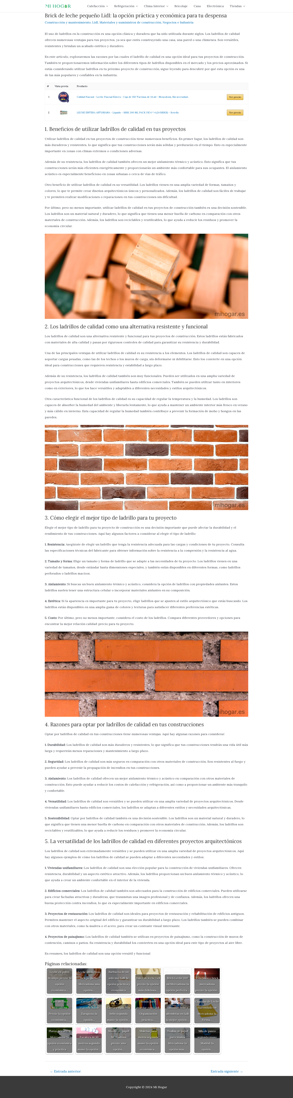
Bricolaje (181, 6)
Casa (197, 6)
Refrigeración (124, 6)
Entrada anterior (65, 1071)
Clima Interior (154, 6)
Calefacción (96, 6)
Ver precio (235, 97)
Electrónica (215, 6)
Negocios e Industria (178, 22)
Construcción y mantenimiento (68, 22)
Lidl (95, 22)
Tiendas (236, 6)
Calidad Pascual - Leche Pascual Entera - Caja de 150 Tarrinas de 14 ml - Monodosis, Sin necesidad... (133, 96)
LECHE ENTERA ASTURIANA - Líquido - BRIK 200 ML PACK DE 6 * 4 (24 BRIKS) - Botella (128, 112)
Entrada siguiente (227, 1071)
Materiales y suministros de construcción (130, 22)
